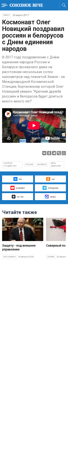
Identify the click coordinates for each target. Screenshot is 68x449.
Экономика (9, 257)
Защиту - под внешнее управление (19, 247)
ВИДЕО (6, 15)
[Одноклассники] (49, 153)
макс (53, 196)
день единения (56, 164)
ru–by (20, 196)
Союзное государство (10, 164)
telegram (53, 187)
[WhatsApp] (64, 153)
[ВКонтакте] (44, 153)
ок (53, 179)
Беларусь (42, 165)
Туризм (50, 257)
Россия (29, 165)
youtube (20, 187)
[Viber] (59, 153)
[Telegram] (54, 153)
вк (20, 179)
